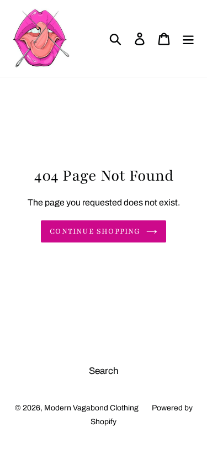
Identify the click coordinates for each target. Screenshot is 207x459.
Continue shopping (95, 231)
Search (104, 371)
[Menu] (188, 38)
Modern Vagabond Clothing (91, 408)
